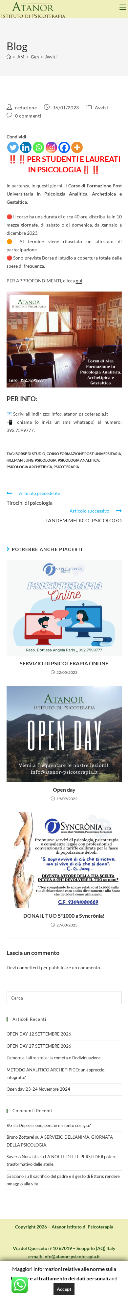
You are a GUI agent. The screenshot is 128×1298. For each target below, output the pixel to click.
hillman (15, 460)
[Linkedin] (26, 147)
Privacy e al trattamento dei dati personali (59, 1278)
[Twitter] (13, 147)
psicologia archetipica (29, 467)
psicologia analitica (78, 460)
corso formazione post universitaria (84, 453)
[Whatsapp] (38, 147)
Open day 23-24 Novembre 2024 (38, 1089)
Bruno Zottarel (20, 1137)
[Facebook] (64, 147)
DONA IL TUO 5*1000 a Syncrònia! (64, 915)
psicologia (45, 460)
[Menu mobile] (123, 7)
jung (28, 460)
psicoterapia (66, 467)
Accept (64, 1289)
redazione (26, 107)
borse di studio (30, 453)
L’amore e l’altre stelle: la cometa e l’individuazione (54, 1057)
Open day (64, 789)
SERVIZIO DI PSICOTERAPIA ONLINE (64, 663)
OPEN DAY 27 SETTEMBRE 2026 (39, 1046)
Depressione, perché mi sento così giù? (55, 1125)
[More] (77, 147)
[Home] (9, 56)
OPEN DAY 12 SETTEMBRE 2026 (39, 1034)
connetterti (28, 967)
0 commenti (28, 116)
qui (79, 280)
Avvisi (50, 56)
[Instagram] (51, 147)
